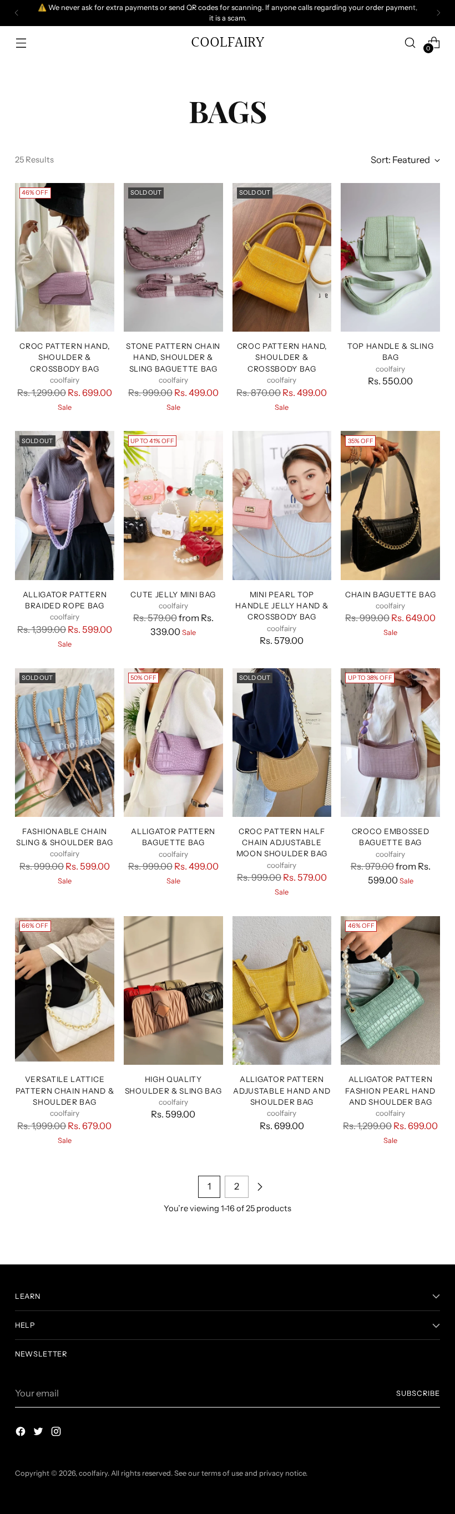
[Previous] (16, 13)
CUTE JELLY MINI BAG (173, 594)
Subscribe (418, 1393)
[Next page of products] (259, 1187)
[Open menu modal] (20, 42)
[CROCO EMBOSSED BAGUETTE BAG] (390, 742)
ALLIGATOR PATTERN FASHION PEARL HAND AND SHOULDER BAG (390, 1090)
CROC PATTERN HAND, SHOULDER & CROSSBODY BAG (64, 357)
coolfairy (93, 1473)
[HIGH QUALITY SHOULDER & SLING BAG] (173, 990)
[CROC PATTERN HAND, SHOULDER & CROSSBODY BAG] (64, 257)
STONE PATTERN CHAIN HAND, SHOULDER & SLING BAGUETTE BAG (173, 357)
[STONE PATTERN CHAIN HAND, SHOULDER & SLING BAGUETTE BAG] (173, 257)
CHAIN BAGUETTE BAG (390, 594)
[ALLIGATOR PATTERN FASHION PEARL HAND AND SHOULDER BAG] (390, 990)
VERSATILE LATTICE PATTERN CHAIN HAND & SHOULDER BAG (65, 1090)
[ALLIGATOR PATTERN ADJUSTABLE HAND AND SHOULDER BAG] (282, 990)
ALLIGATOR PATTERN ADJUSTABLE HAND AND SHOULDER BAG (281, 1090)
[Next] (438, 13)
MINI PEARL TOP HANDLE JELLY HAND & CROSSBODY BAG (281, 606)
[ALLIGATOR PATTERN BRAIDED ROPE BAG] (64, 505)
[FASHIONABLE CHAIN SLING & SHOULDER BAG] (64, 742)
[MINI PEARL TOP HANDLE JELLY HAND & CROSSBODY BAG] (282, 505)
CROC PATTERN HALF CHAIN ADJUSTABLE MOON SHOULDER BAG (282, 842)
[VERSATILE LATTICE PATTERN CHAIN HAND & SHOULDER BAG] (64, 990)
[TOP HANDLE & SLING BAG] (390, 257)
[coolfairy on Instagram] (57, 1433)
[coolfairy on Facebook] (21, 1433)
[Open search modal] (410, 42)
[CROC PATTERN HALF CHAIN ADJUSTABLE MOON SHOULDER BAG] (282, 742)
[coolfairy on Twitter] (39, 1433)
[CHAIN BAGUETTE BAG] (390, 505)
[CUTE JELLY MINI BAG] (173, 505)
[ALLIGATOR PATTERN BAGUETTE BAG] (173, 742)
